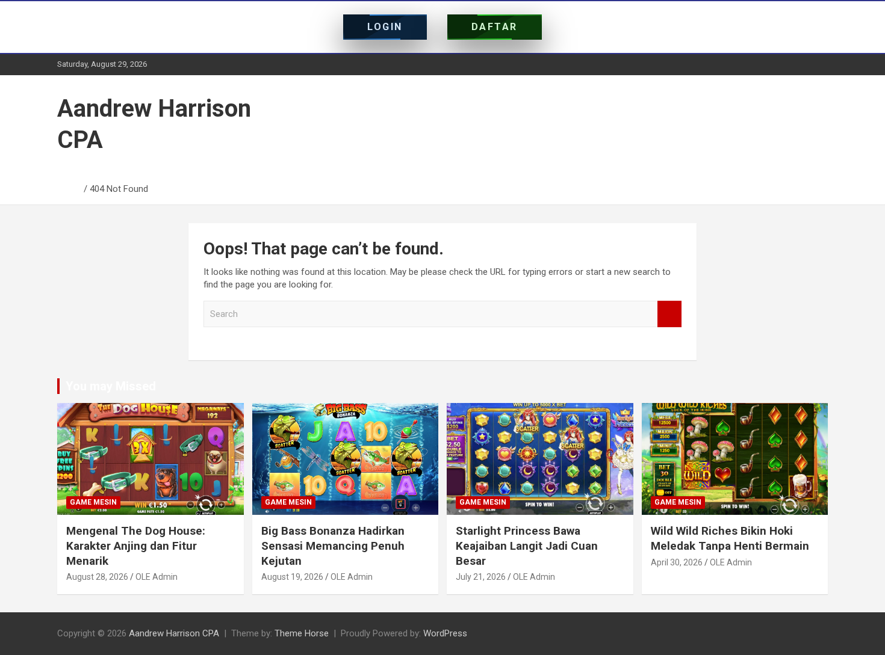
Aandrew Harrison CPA (174, 633)
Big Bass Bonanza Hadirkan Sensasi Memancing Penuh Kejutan (333, 545)
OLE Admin (156, 577)
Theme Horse (302, 633)
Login (385, 26)
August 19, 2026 (292, 577)
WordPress (445, 633)
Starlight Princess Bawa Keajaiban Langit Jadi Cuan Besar (527, 545)
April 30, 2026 (677, 562)
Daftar (494, 26)
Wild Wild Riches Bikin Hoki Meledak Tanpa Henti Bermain (730, 538)
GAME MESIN (93, 502)
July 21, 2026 (481, 577)
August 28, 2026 (97, 577)
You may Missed (111, 386)
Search (669, 314)
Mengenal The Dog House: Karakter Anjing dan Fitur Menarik (135, 545)
